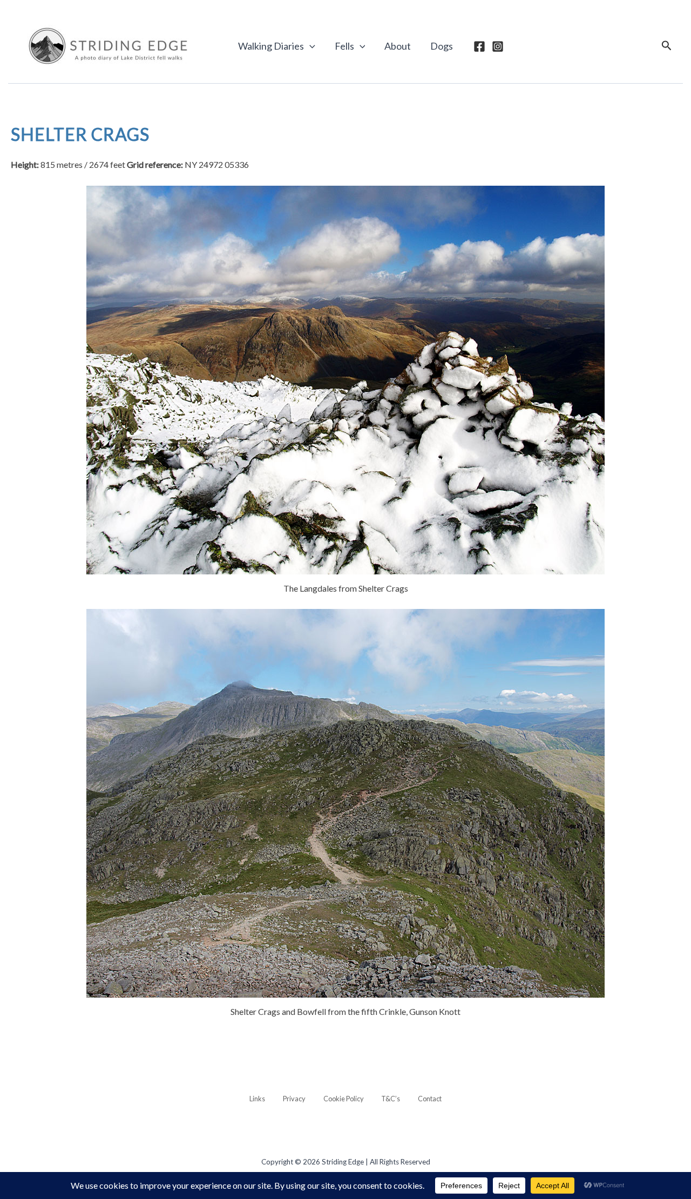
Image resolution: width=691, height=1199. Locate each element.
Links (257, 1098)
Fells (344, 46)
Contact (430, 1098)
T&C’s (390, 1098)
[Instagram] (498, 46)
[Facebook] (479, 46)
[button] (309, 45)
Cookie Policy (343, 1098)
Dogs (441, 46)
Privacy (294, 1098)
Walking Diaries (271, 46)
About (397, 46)
